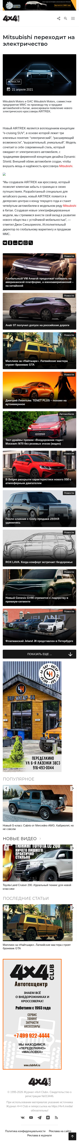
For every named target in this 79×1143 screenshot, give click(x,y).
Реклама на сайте (60, 1131)
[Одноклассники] (10, 243)
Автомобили (66, 414)
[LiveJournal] (30, 243)
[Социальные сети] (58, 18)
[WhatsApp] (25, 243)
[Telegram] (20, 243)
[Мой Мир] (15, 243)
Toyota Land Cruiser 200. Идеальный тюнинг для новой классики (37, 886)
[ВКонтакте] (5, 243)
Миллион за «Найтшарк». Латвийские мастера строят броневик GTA (37, 946)
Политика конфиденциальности (25, 1131)
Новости (14, 81)
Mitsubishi (65, 166)
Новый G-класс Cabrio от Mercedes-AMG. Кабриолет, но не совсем (38, 827)
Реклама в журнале (39, 1135)
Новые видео (22, 838)
